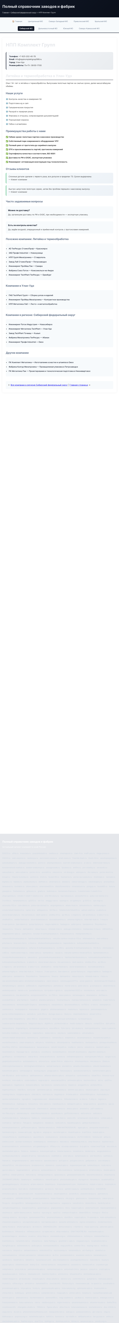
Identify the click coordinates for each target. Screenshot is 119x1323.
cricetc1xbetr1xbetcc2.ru (13, 910)
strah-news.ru (65, 858)
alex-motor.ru (36, 1160)
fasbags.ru (64, 924)
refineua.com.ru (33, 1231)
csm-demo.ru (24, 905)
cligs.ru (107, 1312)
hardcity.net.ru (104, 1203)
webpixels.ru (7, 1269)
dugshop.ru (59, 1094)
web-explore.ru (18, 858)
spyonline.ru (38, 1137)
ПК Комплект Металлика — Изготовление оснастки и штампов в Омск (41, 362)
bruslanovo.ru (38, 1165)
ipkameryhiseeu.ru (55, 1217)
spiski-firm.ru (57, 1061)
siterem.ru (49, 1165)
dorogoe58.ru (18, 1203)
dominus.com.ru (63, 1321)
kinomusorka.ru (81, 1061)
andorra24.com (92, 1208)
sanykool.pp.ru (86, 1321)
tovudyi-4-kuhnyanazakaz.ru (45, 933)
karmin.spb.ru (8, 1297)
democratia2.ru (65, 1227)
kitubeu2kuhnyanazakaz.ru (49, 943)
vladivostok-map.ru (19, 952)
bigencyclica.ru (9, 1090)
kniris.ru (22, 1274)
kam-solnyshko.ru (108, 1217)
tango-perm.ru (89, 1104)
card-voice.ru (52, 981)
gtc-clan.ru (97, 1312)
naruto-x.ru (23, 990)
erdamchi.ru (70, 1037)
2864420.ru (107, 929)
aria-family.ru (22, 1000)
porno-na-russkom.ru (82, 877)
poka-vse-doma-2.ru (99, 896)
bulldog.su (19, 1293)
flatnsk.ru (6, 1160)
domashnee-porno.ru (38, 1028)
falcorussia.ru (66, 1071)
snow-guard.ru (86, 981)
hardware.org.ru (9, 1132)
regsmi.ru (102, 1099)
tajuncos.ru (84, 1009)
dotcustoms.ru (8, 1004)
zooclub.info (55, 1283)
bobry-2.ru (34, 1264)
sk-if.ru (55, 1255)
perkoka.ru (58, 986)
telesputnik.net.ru (56, 1312)
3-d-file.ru (6, 900)
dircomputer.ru (63, 1042)
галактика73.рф (98, 1146)
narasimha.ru (57, 1004)
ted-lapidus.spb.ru (49, 1222)
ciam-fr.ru (78, 853)
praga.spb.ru (52, 1071)
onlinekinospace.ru (75, 1056)
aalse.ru (21, 986)
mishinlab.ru (99, 877)
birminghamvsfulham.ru (34, 1066)
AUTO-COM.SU (84, 1137)
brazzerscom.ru (67, 933)
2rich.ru (43, 877)
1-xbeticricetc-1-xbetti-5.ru (90, 891)
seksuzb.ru (32, 957)
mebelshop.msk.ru (79, 1141)
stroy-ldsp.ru (43, 1236)
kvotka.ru (6, 1080)
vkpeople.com (34, 1274)
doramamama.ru (84, 1037)
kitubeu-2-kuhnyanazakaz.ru (14, 948)
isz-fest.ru (61, 1118)
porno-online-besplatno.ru (13, 1014)
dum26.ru (68, 1217)
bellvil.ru (50, 1316)
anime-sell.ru (75, 1293)
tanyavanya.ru (43, 1047)
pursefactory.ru (36, 990)
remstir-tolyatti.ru (58, 1047)
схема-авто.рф (25, 1132)
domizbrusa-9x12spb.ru (104, 981)
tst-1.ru (41, 900)
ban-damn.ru (21, 924)
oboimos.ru (7, 1212)
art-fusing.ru (87, 1250)
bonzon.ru (59, 1316)
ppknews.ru (103, 1193)
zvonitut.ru (46, 1052)
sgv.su (111, 1104)
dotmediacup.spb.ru (92, 1274)
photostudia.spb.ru (68, 1179)
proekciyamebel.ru (41, 1198)
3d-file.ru (53, 910)
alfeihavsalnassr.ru (58, 1009)
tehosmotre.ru (85, 905)
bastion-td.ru (107, 1141)
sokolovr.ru (89, 1047)
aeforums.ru (86, 1113)
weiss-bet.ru (50, 1033)
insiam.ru (72, 1085)
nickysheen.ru (63, 1264)
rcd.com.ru (7, 1250)
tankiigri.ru (49, 1321)
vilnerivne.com (22, 1264)
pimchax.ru (7, 943)
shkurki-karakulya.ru (102, 1066)
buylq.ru (105, 1260)
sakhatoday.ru (23, 1113)
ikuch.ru (36, 1212)
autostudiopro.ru (9, 863)
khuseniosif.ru (76, 1274)
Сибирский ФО (26, 28)
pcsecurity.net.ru (9, 1189)
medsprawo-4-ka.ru (92, 929)
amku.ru (109, 1316)
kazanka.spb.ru (74, 1123)
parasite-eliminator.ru (68, 1222)
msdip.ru (72, 1047)
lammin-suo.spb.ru (76, 1090)
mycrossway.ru (60, 1250)
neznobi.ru (110, 877)
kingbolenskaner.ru (20, 1160)
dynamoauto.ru (81, 1156)
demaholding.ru (9, 986)
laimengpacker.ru (32, 1203)
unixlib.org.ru (100, 1321)
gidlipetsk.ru (91, 1160)
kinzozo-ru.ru (108, 1075)
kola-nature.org (68, 1288)
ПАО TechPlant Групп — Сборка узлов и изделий (31, 295)
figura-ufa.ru (52, 1307)
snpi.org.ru (105, 1090)
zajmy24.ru (26, 933)
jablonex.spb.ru (106, 1227)
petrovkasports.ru (99, 1009)
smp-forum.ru (94, 1141)
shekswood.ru (22, 1297)
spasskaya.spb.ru (9, 1274)
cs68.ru (5, 952)
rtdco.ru (104, 976)
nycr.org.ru (46, 1212)
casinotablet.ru (73, 1033)
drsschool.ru (109, 1175)
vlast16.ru (21, 1090)
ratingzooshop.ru (45, 1175)
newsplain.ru (105, 1004)
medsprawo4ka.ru (83, 933)
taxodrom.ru (78, 1203)
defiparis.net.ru (84, 1316)
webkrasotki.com (27, 1108)
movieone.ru (89, 990)
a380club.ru (31, 986)
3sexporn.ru (7, 929)
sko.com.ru (111, 1146)
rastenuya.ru (32, 858)
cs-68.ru (60, 948)
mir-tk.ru (97, 948)
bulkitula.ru (51, 891)
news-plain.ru (65, 995)
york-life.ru (42, 1014)
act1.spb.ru (63, 1160)
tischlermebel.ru (37, 1297)
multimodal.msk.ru (10, 1118)
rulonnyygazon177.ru (69, 981)
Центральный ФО (35, 21)
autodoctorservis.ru (82, 1071)
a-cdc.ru (87, 863)
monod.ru (6, 1283)
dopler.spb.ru (109, 1170)
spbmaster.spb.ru (84, 1288)
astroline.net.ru (50, 1160)
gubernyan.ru (43, 1208)
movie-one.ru (70, 986)
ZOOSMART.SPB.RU (10, 1179)
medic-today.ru (76, 1023)
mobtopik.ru (110, 1184)
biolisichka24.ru (59, 1052)
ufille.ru (15, 853)
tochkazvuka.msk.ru (11, 1156)
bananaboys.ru (100, 1255)
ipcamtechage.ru (9, 1236)
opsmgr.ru (64, 900)
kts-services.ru (28, 915)
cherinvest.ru (42, 1108)
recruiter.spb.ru (59, 1132)
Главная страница (79, 385)
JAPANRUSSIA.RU (23, 1198)
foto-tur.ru (65, 1028)
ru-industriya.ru (85, 1019)
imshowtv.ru (82, 1184)
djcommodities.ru (72, 1004)
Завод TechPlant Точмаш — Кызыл (24, 333)
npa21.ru (56, 1212)
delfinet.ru (43, 882)
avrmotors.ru (25, 1146)
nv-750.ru (53, 995)
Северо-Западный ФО (58, 21)
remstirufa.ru (57, 1037)
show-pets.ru (32, 886)
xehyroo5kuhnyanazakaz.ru (14, 938)
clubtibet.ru (56, 1156)
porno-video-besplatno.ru (13, 1019)
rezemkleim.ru (8, 1052)
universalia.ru (88, 1033)
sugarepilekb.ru (23, 1170)
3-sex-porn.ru (8, 924)
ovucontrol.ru (45, 1019)
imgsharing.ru (22, 1028)
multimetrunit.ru (36, 1189)
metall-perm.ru (17, 1175)
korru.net (31, 1090)
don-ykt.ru (110, 1023)
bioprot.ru (17, 1250)
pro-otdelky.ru (89, 867)
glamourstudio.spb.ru (50, 1288)
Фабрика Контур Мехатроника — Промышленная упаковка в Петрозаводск (43, 367)
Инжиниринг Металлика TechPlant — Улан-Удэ (30, 329)
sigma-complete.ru (88, 1222)
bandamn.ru (88, 924)
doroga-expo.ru (55, 1014)
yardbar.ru (79, 1297)
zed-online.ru (102, 938)
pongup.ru (91, 886)
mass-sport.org (91, 1227)
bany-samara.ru (26, 1302)
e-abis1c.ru (101, 910)
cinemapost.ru (66, 853)
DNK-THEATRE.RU (79, 1231)
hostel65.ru (102, 886)
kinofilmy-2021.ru (9, 1047)
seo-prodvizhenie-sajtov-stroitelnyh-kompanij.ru (23, 981)
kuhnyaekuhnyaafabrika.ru (100, 957)
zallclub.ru (97, 1113)
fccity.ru (36, 1288)
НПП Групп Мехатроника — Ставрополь (27, 257)
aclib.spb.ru (37, 1245)
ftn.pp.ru (6, 1203)
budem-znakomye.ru (35, 867)
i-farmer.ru (78, 1227)
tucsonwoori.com (43, 1260)
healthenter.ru (78, 1042)
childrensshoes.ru (74, 1236)
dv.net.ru (17, 1312)
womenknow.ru (95, 1307)
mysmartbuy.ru (63, 1000)
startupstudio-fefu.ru (94, 1056)
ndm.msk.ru (31, 1175)
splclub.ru (31, 1014)
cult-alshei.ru (8, 1198)
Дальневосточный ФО (47, 28)
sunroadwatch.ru (9, 1255)
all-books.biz (24, 1279)
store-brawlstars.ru (39, 919)
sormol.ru (34, 877)
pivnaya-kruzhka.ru (108, 1042)
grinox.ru (36, 1170)
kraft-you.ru (89, 853)
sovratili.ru (46, 872)
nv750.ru (85, 1004)
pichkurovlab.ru (61, 1023)
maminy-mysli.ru (49, 1274)
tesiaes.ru (49, 1123)
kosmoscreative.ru (10, 1146)
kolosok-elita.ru (33, 1085)
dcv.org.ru (23, 1217)
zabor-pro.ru (107, 1198)
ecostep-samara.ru (70, 1146)
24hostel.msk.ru (71, 1099)
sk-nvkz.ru (37, 1227)
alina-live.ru (65, 1307)
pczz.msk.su (20, 1269)
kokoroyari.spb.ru (48, 1151)
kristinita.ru (50, 1042)
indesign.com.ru (107, 1297)
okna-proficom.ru (47, 1056)
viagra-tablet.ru (52, 924)
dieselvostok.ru (55, 1099)
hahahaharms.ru (20, 900)
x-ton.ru (94, 1004)
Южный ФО (68, 28)
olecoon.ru (57, 872)
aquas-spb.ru (8, 1264)
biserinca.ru (50, 1184)
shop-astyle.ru (52, 1279)
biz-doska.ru (77, 1028)
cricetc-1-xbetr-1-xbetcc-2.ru (30, 896)
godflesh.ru (7, 1056)
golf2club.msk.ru (71, 1113)
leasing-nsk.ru (93, 1245)
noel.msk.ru (95, 1260)
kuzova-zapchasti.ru (51, 1203)
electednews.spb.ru (10, 1321)
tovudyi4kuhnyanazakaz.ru (14, 957)
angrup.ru (47, 1132)
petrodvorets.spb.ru (36, 1269)
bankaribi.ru (48, 952)
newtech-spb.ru (103, 1047)
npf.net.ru (17, 1123)
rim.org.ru (70, 1198)
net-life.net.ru (8, 1075)
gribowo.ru (31, 891)
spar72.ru (39, 1321)
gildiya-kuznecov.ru (91, 1123)
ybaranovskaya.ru (88, 1193)
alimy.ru (107, 1137)
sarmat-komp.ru (53, 1066)
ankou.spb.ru (72, 1108)
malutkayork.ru (59, 1104)
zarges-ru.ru (110, 1056)
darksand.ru (28, 929)
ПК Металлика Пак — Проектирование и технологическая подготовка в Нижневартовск (49, 371)
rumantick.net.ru (23, 1241)
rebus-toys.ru (41, 929)
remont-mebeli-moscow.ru (14, 1037)
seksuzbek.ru (8, 872)
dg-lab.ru (37, 1132)
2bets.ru (106, 1061)
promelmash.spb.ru (10, 1288)
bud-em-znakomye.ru (72, 863)
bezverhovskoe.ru (94, 1175)
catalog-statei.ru (9, 1217)
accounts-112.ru (9, 905)
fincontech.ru (100, 924)
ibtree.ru (75, 1321)
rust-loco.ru (47, 1094)
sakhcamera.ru (36, 1075)
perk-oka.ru (83, 986)
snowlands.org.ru (57, 1236)
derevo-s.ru (66, 1279)
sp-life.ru (66, 915)
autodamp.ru (44, 1004)
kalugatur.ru (38, 1123)
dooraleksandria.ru (57, 919)
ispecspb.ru (7, 1085)
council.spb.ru (62, 1165)
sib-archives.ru (89, 915)
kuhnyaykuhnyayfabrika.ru (13, 962)
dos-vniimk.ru (110, 1307)
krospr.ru (6, 877)
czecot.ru (93, 1269)
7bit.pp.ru (27, 1123)
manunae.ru (34, 1009)
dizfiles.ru (103, 995)
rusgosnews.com (39, 1099)
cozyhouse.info (9, 1307)
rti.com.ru (24, 1184)
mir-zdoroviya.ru (22, 1165)
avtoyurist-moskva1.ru (99, 1127)
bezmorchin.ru (90, 1080)
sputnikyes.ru (57, 1113)
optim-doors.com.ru (22, 1212)
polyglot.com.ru (77, 1160)
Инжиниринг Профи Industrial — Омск (26, 342)
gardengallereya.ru (10, 1184)
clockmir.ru (76, 1264)
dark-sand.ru (41, 915)
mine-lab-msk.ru (91, 919)
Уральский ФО (101, 21)
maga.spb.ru (62, 1293)
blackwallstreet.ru (108, 1208)
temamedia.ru (75, 1250)
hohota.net (97, 1137)
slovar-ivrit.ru (95, 1014)
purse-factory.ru (36, 924)
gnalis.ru (41, 891)
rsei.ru (37, 1302)
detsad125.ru (8, 1165)
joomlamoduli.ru (67, 1255)
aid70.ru (5, 1175)
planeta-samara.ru (47, 1000)
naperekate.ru (69, 943)
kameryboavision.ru (11, 1127)
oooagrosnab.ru (53, 867)
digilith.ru (49, 1023)
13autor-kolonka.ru (20, 877)
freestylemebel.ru (10, 1302)
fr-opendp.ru (93, 1217)
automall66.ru (52, 1297)
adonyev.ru (81, 872)
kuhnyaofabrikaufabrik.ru (88, 943)
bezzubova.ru (44, 1156)
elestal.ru (66, 882)
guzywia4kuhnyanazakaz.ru (51, 957)
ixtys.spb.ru (26, 1288)
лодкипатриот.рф (78, 1165)
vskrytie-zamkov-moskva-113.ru (67, 938)
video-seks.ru (35, 952)
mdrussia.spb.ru (105, 1279)
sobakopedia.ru (48, 1118)
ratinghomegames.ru (11, 1208)
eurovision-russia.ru (48, 858)
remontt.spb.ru (52, 1179)
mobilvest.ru (52, 1141)
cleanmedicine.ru (80, 1014)
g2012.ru (32, 900)
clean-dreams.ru (27, 1042)
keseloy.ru (86, 1293)
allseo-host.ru (72, 905)
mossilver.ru (78, 1151)
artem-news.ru (37, 1184)
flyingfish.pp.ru (8, 1245)
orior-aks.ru (68, 1156)
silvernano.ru (54, 882)
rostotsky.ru (25, 1033)
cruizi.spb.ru (104, 1269)
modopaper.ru (21, 1009)
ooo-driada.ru (104, 1160)
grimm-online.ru (33, 1293)
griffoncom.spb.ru (29, 1127)
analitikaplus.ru (24, 1137)
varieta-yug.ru (99, 905)
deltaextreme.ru (31, 1250)
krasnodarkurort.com (66, 1184)
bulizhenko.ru (8, 1241)
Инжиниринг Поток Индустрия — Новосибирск (30, 324)
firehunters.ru (19, 891)
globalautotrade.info (76, 1175)
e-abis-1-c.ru (102, 915)
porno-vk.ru (35, 872)
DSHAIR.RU (101, 1189)
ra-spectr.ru (96, 1283)
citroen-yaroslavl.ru (27, 1255)
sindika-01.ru (54, 915)
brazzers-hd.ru (20, 943)
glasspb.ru (6, 891)
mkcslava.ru (95, 1061)
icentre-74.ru (79, 1245)
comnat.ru (6, 1123)
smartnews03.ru (46, 886)
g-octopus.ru (95, 986)
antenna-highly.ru (75, 919)
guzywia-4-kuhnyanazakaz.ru (79, 948)
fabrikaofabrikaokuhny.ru (76, 957)
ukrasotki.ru (102, 867)
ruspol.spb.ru (80, 1217)
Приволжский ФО (81, 21)
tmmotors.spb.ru (9, 1193)
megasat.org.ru (83, 1241)
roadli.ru (33, 1000)
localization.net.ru (99, 1241)
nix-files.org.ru (8, 1113)
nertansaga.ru (79, 995)
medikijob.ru (38, 1179)
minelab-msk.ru (55, 929)
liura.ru (112, 886)
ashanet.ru (96, 1000)
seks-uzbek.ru (22, 872)
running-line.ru (8, 1094)
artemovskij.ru (95, 1170)
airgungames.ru (57, 905)
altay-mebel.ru (62, 1231)
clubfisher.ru (45, 1037)
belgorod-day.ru (36, 1023)
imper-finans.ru (57, 1198)
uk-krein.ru (29, 1283)
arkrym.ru (39, 1042)
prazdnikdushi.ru (40, 853)
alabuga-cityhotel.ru (27, 863)
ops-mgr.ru (98, 900)
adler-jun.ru (76, 924)
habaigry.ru (25, 1118)
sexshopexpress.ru (108, 858)
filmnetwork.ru (8, 1104)
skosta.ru (23, 1236)
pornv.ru (41, 863)
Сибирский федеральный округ (24, 13)
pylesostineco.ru (48, 1170)
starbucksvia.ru (30, 882)
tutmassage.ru (26, 1071)
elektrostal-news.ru (101, 863)
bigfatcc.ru (7, 882)
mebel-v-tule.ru (96, 1184)
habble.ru (18, 882)
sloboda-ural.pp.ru (68, 1137)
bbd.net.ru (64, 1141)
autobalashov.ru (30, 1061)
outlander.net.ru (48, 1293)
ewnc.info (71, 1118)
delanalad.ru (91, 995)
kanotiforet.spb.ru (10, 1071)
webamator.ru (8, 995)
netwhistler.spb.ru (37, 1316)
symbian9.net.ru (87, 1189)
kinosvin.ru (33, 1104)
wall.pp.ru (70, 1312)
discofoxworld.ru (62, 886)
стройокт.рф (102, 1264)
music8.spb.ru (74, 1132)
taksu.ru (88, 1023)
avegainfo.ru (83, 1085)
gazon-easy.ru (8, 1170)
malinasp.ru (22, 1104)
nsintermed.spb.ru (55, 1269)
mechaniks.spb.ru (96, 1231)
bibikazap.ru (7, 1316)
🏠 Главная (17, 21)
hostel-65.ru (53, 877)
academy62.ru (107, 1179)
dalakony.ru (26, 1179)
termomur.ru (32, 1037)
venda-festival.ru (21, 919)
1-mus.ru (104, 919)
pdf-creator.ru (97, 1108)
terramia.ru (95, 1179)
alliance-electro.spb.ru (54, 1075)
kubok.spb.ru (98, 1132)
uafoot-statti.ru (88, 910)
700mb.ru (41, 1307)
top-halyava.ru (67, 896)
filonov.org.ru (68, 1283)
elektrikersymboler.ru (40, 1113)
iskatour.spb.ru (92, 1090)
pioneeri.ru (67, 1066)
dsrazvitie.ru (90, 1203)
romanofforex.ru (9, 1137)
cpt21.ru (108, 1080)
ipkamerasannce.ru (80, 1302)
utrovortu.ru (44, 1061)
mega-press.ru (103, 853)
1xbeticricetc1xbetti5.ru (69, 910)
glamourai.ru (81, 1198)
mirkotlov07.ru (46, 1250)
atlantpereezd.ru (54, 863)
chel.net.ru (36, 1094)
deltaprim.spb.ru (74, 1104)
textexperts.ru (91, 1042)
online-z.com (8, 1141)
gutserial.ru (92, 1279)
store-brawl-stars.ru (11, 915)
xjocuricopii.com (26, 1193)
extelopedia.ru (60, 1090)
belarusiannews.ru (79, 1307)
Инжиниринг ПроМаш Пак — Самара (26, 266)
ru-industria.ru (20, 1056)
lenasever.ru (7, 886)
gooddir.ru (102, 1104)
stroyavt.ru (70, 1075)
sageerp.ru (66, 1203)
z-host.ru (32, 943)
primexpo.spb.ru (75, 1080)
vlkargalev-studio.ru (26, 1307)
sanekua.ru (7, 1260)
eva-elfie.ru (54, 1028)
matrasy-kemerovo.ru (81, 1000)
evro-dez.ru (101, 990)
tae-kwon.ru (46, 1085)
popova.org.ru (21, 1316)
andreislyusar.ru (9, 990)
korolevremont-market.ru (13, 867)
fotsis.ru (24, 1151)
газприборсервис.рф (102, 1293)
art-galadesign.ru (40, 1146)
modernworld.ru (105, 1222)
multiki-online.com (10, 1108)
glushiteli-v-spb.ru (67, 1241)
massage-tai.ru (22, 1052)
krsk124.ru (86, 1132)
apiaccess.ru (59, 1175)
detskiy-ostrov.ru (57, 1108)
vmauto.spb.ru (38, 1279)
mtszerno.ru (37, 1241)
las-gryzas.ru (98, 1316)
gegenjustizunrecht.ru (11, 1061)
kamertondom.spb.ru (102, 1071)
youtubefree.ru (8, 1000)
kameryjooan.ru (81, 1170)
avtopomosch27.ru (39, 995)
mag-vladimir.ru (66, 1297)
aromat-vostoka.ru (23, 1141)
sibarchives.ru (109, 986)
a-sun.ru (32, 1236)
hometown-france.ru (67, 891)
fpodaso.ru (66, 867)
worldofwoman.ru (10, 1042)
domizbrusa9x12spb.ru (27, 1004)
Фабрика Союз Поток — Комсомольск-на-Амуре (31, 270)
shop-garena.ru (9, 896)
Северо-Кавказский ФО (89, 28)
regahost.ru (19, 1085)
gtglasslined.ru (57, 1208)
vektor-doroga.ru (79, 882)
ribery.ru (67, 1014)
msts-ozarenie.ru (64, 1170)
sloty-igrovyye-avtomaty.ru (64, 1019)
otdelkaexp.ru (40, 1141)
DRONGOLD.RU (50, 1227)
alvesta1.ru (84, 1108)
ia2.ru (100, 1080)
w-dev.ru (83, 1099)
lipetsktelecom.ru (100, 952)
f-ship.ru (92, 1099)
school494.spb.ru (87, 1094)
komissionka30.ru (51, 1245)
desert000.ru (85, 1212)
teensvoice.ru (8, 1028)
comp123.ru (99, 1023)
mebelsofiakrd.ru (101, 1236)
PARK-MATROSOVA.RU (66, 1127)
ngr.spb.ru (26, 1099)
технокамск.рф (82, 1283)
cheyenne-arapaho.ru (11, 1222)
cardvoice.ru (7, 1009)
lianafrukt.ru (18, 1260)
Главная (5, 13)
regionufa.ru (38, 1033)
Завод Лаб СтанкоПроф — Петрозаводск (28, 262)
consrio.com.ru (60, 1085)
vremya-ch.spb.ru (69, 1212)
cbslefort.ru (100, 1250)
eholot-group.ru (24, 1227)
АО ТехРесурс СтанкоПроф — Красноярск (28, 248)
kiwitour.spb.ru (91, 1297)
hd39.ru (104, 1245)
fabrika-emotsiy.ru (47, 1127)
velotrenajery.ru (95, 882)
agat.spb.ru (83, 1127)
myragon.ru (83, 1179)
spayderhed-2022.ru (73, 990)
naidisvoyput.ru (48, 1302)
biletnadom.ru (89, 938)
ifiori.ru (105, 1212)
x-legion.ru (76, 915)
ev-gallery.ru (75, 900)
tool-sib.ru (23, 1189)
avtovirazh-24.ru (71, 1269)
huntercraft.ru (88, 1264)
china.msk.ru (7, 1293)
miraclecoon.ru (78, 886)
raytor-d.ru (30, 910)
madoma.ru (73, 1009)
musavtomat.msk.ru (43, 1193)
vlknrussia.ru (107, 948)
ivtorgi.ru (96, 1212)
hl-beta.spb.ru (72, 1094)
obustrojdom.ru (60, 1193)
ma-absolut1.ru (22, 995)
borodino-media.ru (10, 1033)
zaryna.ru (62, 1033)
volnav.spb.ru (106, 1118)
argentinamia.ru (45, 986)
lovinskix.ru (19, 886)
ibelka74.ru (111, 1302)
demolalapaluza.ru (27, 1047)
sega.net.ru (7, 1312)
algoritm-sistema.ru (97, 1052)
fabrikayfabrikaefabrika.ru (39, 938)
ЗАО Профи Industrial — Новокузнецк (26, 253)
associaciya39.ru (58, 1080)
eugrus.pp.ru (43, 1080)
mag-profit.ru (66, 1245)
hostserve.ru (66, 877)
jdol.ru (80, 1047)
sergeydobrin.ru (104, 1151)
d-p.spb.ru (84, 1146)
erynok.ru (61, 1056)
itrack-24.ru (93, 858)
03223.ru (6, 853)
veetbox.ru (53, 853)
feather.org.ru (27, 1321)
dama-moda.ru (8, 1227)
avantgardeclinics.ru (79, 1260)
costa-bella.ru (31, 1080)
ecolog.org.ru (40, 1071)
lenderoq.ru (90, 1151)
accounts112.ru (81, 896)
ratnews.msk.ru (44, 1255)
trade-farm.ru (109, 1000)
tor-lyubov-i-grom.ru (53, 990)
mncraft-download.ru (77, 1052)
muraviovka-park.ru (101, 1037)
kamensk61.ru (42, 1283)
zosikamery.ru (52, 1137)
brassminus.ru (95, 1198)
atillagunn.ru (42, 910)
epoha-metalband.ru (11, 1099)
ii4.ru (67, 1208)
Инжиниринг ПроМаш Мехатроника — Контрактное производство (39, 299)
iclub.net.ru (106, 1165)
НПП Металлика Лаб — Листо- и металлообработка (33, 304)
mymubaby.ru (103, 1094)
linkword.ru (20, 1231)
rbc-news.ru (93, 872)
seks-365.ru (32, 1019)
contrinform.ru (79, 1279)
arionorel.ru (63, 1274)
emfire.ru (77, 867)
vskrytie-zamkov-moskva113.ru (78, 952)
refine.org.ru (17, 1283)
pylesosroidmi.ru (83, 1312)
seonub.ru (35, 1052)
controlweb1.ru (83, 1075)
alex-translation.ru (61, 1260)
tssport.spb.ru (77, 1208)
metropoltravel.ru (92, 1028)
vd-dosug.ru (69, 872)
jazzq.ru (83, 1269)
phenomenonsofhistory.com (35, 1312)
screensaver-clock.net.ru (88, 1118)
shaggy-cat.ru (52, 900)
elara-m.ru (68, 1061)
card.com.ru (60, 1123)
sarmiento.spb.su (44, 1090)
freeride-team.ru (79, 858)
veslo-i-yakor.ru (109, 1028)
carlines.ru (107, 1156)
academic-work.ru (84, 1255)
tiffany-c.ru (55, 1146)
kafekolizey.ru (93, 1165)
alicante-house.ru (97, 1302)
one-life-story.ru (52, 896)
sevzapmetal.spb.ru (31, 1222)
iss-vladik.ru (71, 1316)
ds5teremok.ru (23, 1245)
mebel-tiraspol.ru (9, 1279)
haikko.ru (36, 1118)
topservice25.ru (29, 1208)
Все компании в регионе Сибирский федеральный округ (39, 385)
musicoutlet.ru (100, 1288)
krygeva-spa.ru (23, 1094)
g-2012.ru (87, 900)
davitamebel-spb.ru (10, 1151)
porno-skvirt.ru (106, 872)
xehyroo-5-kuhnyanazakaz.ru (42, 948)
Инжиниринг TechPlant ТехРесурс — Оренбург (30, 275)
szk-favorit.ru (96, 1156)
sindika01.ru (7, 919)
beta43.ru (30, 1260)
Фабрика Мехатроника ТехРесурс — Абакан (29, 337)
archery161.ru (96, 1085)
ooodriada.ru (108, 1283)
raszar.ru (59, 952)
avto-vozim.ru (22, 1075)
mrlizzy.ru (88, 1236)
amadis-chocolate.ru (82, 1066)
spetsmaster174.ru (37, 1217)
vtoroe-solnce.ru (48, 1264)
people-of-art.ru (29, 1156)
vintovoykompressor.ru (12, 1066)
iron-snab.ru (17, 1080)
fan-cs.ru (59, 1189)
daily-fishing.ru (50, 1241)
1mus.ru (18, 929)
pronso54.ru (109, 882)
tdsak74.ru (96, 1075)
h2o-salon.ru (45, 1104)
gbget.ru (44, 1009)
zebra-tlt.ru (33, 1056)
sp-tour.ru (49, 1189)
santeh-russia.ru (72, 1189)
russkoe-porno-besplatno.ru (14, 1023)
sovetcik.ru (74, 1193)
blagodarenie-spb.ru (11, 933)
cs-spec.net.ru (48, 1231)
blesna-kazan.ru (64, 1151)
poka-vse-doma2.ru (40, 905)
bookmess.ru (8, 1231)
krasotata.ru (25, 853)
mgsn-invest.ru (63, 1302)
